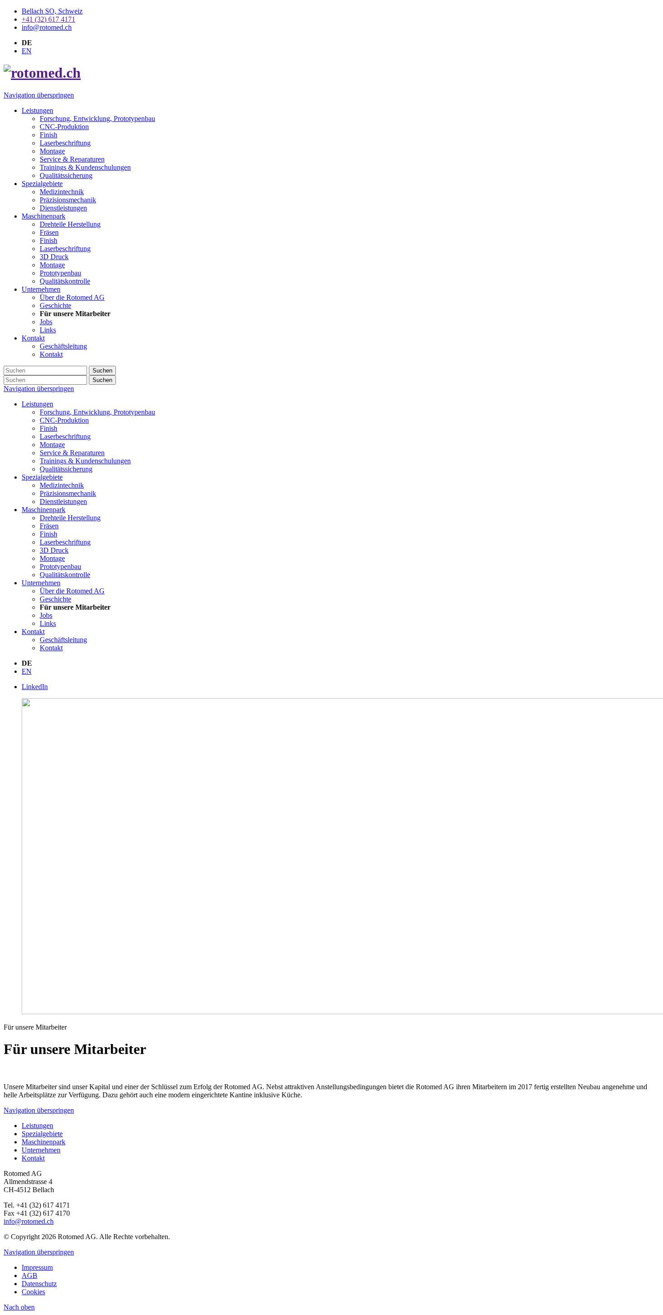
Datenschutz (39, 1283)
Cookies (33, 1292)
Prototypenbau (60, 566)
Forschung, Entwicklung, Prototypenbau (97, 412)
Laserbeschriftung (65, 436)
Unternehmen (41, 583)
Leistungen (37, 404)
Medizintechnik (62, 485)
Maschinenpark (43, 509)
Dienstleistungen (63, 501)
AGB (29, 1275)
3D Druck (54, 550)
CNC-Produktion (64, 420)
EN (27, 51)
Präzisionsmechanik (68, 493)
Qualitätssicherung (66, 469)
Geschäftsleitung (63, 640)
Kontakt (33, 631)
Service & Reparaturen (72, 453)
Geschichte (55, 599)
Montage (52, 444)
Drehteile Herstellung (70, 518)
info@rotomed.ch (29, 1221)
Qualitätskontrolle (65, 574)
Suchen (102, 370)
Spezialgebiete (42, 477)
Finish (48, 428)
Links (48, 623)
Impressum (37, 1267)
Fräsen (49, 526)
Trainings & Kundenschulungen (85, 461)
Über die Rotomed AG (72, 591)
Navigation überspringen (39, 95)
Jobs (46, 615)
